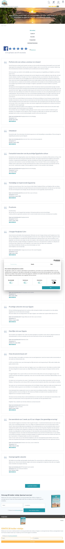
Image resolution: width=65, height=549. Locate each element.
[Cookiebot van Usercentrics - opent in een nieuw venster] (54, 261)
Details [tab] (32, 264)
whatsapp (58, 3)
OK (50, 287)
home (2, 25)
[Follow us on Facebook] (15, 50)
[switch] (25, 283)
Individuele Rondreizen (32, 43)
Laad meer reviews (32, 485)
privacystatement (19, 510)
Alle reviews (32, 30)
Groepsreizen (32, 39)
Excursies (32, 36)
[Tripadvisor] (57, 6)
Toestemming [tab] (13, 264)
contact (53, 3)
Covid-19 (32, 33)
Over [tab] (51, 264)
